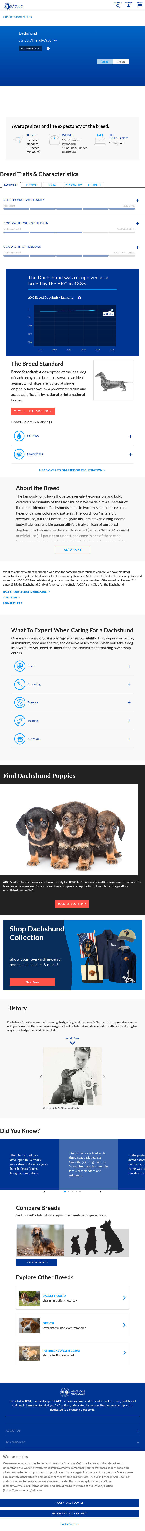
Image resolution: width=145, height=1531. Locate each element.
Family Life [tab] (11, 185)
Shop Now (32, 982)
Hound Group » (31, 48)
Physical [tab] (32, 185)
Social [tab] (52, 185)
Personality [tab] (73, 185)
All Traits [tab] (94, 185)
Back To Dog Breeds (18, 17)
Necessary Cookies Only (69, 1513)
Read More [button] (72, 549)
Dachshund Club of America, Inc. (25, 591)
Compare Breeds (37, 1262)
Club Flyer (10, 597)
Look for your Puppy (72, 903)
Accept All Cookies (69, 1502)
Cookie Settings (69, 1524)
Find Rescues (11, 603)
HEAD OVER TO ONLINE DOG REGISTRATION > (72, 470)
